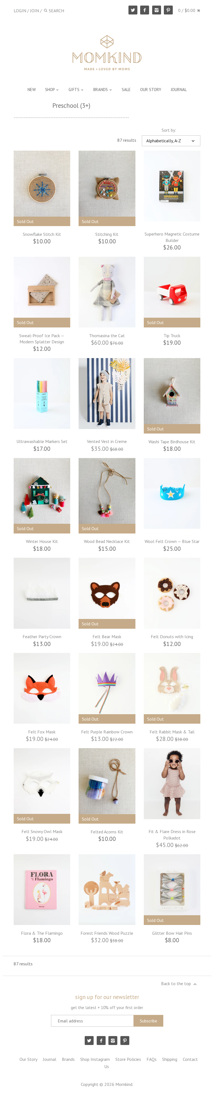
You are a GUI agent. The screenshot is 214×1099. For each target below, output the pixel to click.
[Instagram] (156, 10)
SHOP (50, 89)
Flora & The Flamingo (42, 933)
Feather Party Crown (42, 636)
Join (34, 10)
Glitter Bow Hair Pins (172, 933)
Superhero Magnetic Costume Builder (172, 237)
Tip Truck (172, 335)
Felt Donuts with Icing (172, 636)
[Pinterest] (168, 10)
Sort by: (169, 130)
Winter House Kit (42, 541)
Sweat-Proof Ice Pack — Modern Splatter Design (41, 338)
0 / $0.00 (187, 10)
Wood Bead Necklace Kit (107, 541)
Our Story (28, 1059)
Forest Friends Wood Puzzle (107, 933)
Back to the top (176, 983)
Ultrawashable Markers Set (41, 441)
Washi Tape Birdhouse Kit (172, 441)
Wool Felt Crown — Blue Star (172, 541)
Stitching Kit (106, 234)
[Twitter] (132, 10)
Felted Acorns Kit (107, 831)
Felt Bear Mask (107, 636)
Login (20, 10)
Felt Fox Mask (41, 732)
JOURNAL (179, 89)
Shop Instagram (95, 1059)
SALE (126, 89)
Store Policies (128, 1059)
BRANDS (101, 89)
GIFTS (75, 89)
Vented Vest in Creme (107, 441)
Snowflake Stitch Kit (42, 234)
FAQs (152, 1059)
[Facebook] (144, 10)
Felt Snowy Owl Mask (41, 831)
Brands (68, 1059)
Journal (49, 1059)
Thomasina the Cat (107, 335)
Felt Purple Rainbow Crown (107, 732)
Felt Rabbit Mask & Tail (172, 732)
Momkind (123, 1084)
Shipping (169, 1059)
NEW (32, 89)
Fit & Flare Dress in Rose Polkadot (172, 834)
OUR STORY (150, 89)
